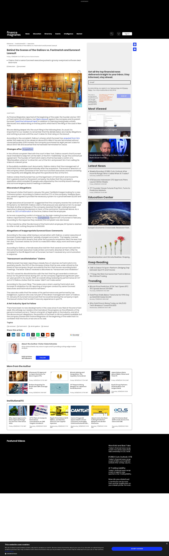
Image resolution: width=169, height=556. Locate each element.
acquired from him (71, 138)
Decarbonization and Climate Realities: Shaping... (109, 257)
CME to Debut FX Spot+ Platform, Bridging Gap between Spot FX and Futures (109, 269)
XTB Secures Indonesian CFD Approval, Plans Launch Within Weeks (109, 181)
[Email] (18, 334)
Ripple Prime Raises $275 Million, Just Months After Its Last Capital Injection (59, 420)
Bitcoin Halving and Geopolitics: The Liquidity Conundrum (78, 374)
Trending (94, 281)
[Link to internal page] (13, 348)
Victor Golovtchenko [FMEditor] (32, 56)
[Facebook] (28, 334)
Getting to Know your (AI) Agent (103, 130)
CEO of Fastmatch (23, 211)
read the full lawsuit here (26, 121)
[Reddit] (47, 334)
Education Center (100, 197)
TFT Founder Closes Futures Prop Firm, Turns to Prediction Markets (110, 189)
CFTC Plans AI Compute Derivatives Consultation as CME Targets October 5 (38, 420)
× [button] (167, 543)
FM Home (10, 44)
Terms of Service (92, 103)
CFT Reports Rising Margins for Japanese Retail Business (78, 386)
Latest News (97, 166)
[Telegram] (23, 334)
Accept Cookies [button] (137, 549)
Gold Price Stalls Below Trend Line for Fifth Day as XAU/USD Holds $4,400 (109, 296)
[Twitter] (8, 334)
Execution (31, 44)
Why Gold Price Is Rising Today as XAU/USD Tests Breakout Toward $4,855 (108, 304)
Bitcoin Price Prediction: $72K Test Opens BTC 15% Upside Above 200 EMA (109, 287)
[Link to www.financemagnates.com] (109, 125)
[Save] (52, 335)
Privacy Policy (92, 101)
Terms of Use (114, 88)
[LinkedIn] (13, 334)
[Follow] (42, 335)
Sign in (127, 34)
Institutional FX (20, 44)
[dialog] (84, 549)
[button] (56, 553)
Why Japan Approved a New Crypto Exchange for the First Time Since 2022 (17, 420)
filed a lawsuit (42, 119)
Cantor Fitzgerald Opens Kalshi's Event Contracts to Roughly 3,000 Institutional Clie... (80, 420)
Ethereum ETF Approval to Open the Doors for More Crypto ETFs (37, 374)
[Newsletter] (134, 44)
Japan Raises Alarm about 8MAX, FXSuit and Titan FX (120, 374)
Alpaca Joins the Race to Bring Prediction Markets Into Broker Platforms (99, 420)
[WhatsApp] (38, 334)
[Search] (111, 33)
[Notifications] (118, 33)
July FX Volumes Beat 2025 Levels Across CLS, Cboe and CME (120, 420)
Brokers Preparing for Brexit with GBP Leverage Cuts (38, 386)
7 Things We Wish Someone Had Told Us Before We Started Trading (110, 275)
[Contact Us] (134, 49)
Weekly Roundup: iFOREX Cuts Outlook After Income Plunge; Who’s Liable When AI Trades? (109, 172)
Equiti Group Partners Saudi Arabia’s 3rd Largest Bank (119, 386)
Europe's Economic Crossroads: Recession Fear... (109, 227)
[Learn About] (33, 336)
